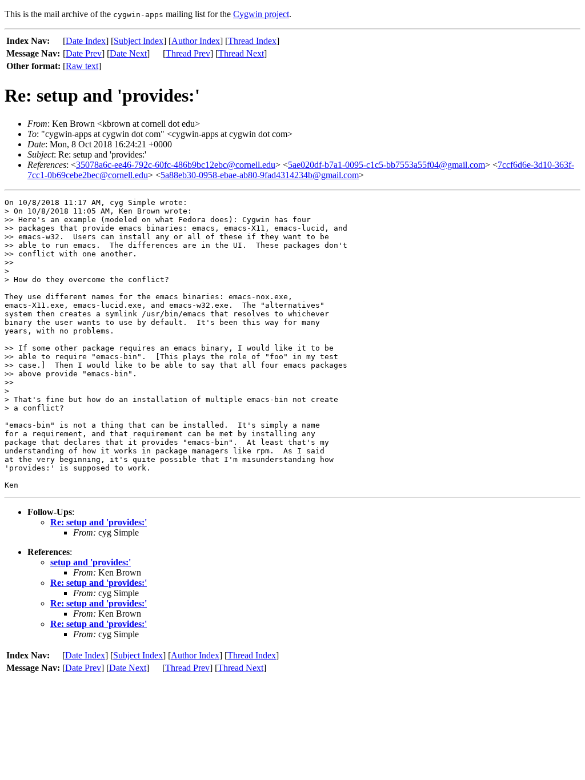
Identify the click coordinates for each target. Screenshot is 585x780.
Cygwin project (261, 14)
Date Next (128, 53)
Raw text (82, 66)
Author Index (195, 41)
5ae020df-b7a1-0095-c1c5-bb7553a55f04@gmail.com (386, 165)
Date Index (86, 41)
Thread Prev (188, 53)
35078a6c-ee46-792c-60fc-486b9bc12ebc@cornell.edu (175, 165)
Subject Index (138, 41)
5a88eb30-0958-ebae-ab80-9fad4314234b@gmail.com (260, 175)
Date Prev (84, 53)
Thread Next (241, 53)
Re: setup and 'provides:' (98, 522)
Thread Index (252, 41)
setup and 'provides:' (90, 562)
